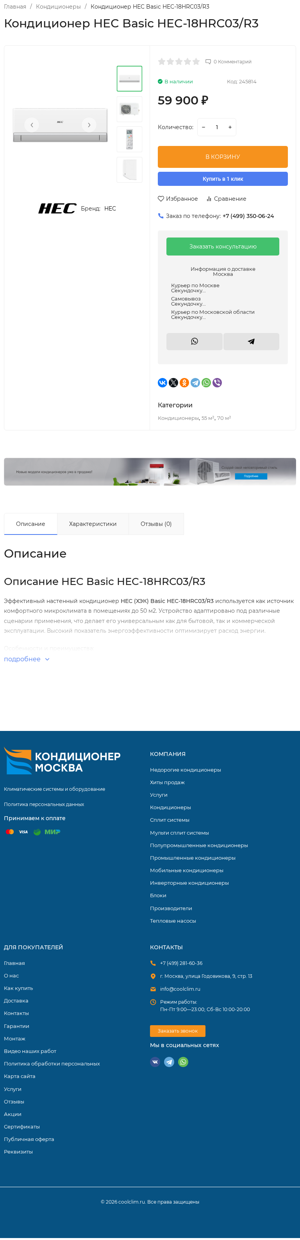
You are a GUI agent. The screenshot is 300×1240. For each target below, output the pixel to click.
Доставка (16, 1000)
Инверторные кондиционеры (189, 883)
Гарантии (16, 1026)
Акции (12, 1114)
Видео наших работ (30, 1051)
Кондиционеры (58, 6)
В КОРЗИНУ (222, 156)
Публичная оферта (29, 1139)
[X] (173, 382)
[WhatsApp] (206, 382)
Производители (171, 908)
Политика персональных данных (44, 804)
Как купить (18, 988)
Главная (15, 6)
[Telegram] (195, 382)
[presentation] (31, 125)
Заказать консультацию (223, 246)
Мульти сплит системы (179, 833)
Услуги (159, 795)
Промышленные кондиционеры (193, 858)
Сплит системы (169, 820)
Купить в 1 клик (223, 179)
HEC (110, 208)
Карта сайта (20, 1076)
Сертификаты (22, 1126)
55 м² (208, 418)
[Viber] (217, 382)
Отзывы (14, 1101)
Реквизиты (18, 1151)
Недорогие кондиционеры (185, 770)
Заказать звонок (178, 1031)
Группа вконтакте (155, 1062)
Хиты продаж (167, 782)
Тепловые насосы (173, 921)
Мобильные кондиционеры (186, 870)
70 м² (224, 418)
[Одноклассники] (184, 382)
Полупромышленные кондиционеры (199, 845)
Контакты (16, 1013)
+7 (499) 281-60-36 (181, 963)
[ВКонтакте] (162, 382)
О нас (11, 975)
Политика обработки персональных (52, 1063)
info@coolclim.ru (180, 989)
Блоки (158, 895)
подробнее (23, 659)
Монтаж (14, 1038)
